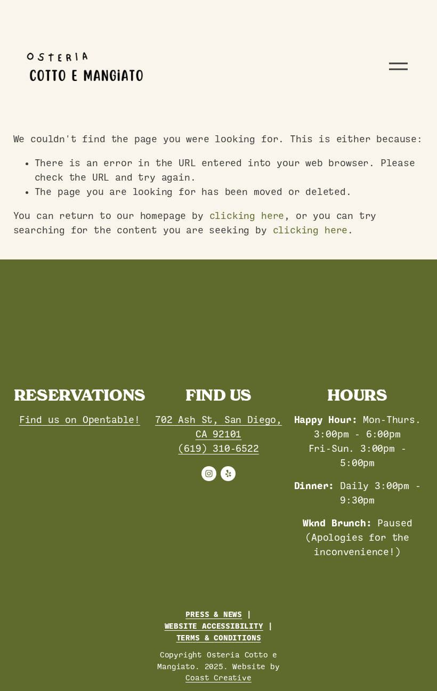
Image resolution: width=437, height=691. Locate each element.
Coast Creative (218, 677)
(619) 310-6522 (218, 448)
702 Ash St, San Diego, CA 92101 (218, 427)
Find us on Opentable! (79, 419)
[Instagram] (208, 473)
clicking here (247, 215)
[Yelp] (228, 473)
